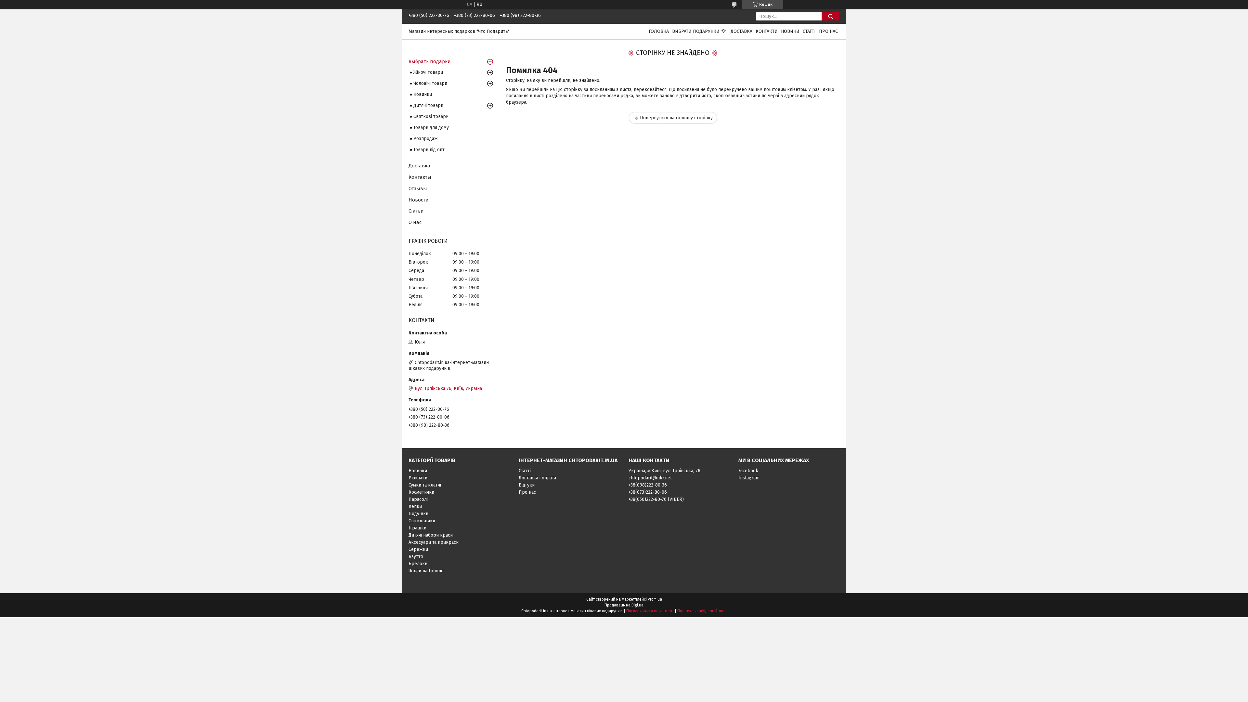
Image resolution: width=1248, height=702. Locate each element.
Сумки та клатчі (425, 485)
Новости (419, 200)
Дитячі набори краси (431, 535)
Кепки (415, 506)
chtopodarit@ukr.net (650, 478)
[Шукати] (830, 16)
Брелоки (418, 563)
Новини (790, 31)
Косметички (421, 492)
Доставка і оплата (537, 478)
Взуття (416, 556)
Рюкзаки (418, 478)
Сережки (418, 549)
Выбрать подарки (430, 61)
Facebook (748, 471)
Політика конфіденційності (702, 611)
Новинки (422, 94)
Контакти (767, 31)
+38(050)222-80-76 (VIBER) (656, 499)
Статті (809, 31)
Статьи (416, 211)
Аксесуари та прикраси (434, 542)
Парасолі (418, 499)
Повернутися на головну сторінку (676, 118)
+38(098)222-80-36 (648, 485)
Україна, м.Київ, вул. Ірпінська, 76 (664, 471)
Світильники (422, 521)
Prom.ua (655, 599)
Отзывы (418, 188)
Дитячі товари (428, 105)
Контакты (420, 177)
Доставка (741, 31)
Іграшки (417, 528)
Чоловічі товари (430, 83)
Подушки (418, 513)
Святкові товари (430, 116)
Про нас (828, 31)
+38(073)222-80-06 (648, 492)
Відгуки (527, 485)
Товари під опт (429, 149)
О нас (415, 222)
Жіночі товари (428, 72)
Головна (659, 31)
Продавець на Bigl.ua (624, 605)
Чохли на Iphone (426, 571)
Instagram (749, 478)
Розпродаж (425, 138)
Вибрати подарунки (696, 31)
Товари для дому (431, 127)
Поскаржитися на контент (650, 611)
